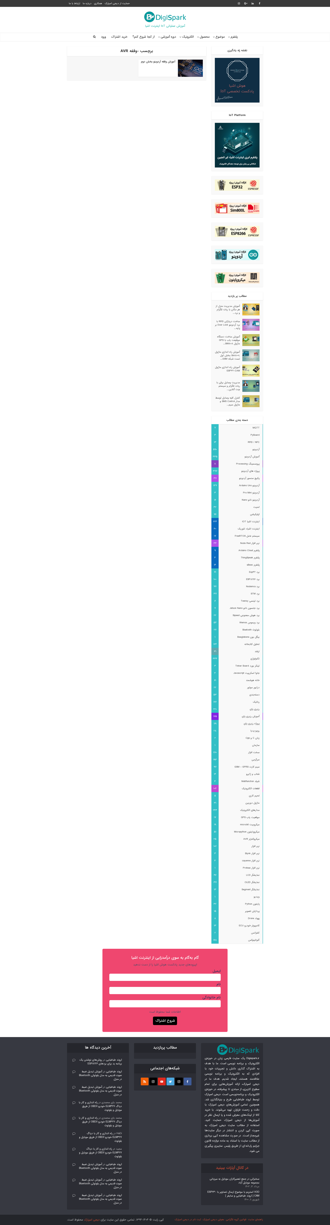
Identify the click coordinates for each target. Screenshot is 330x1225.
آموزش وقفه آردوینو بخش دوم (158, 62)
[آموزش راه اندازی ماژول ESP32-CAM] (250, 371)
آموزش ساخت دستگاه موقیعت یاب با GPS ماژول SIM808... (228, 340)
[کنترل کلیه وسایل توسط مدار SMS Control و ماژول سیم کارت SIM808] (250, 401)
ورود (103, 37)
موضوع (220, 37)
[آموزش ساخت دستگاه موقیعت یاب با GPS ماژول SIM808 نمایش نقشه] (250, 340)
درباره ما (87, 3)
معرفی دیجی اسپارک (213, 1219)
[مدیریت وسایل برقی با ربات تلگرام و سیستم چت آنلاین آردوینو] (250, 386)
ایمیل (217, 971)
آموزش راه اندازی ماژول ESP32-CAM (227, 368)
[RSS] (144, 1081)
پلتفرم (234, 37)
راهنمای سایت (255, 1219)
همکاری (98, 3)
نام (219, 984)
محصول (205, 37)
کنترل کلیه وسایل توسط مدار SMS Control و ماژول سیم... (227, 401)
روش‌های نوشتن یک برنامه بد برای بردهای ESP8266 (100, 1062)
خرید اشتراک (119, 37)
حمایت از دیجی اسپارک (117, 3)
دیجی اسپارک (92, 1220)
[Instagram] (179, 1081)
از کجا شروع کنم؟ (144, 37)
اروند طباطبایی (114, 1060)
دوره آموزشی (168, 37)
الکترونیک (188, 37)
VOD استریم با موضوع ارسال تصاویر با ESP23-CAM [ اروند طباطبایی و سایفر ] (233, 1194)
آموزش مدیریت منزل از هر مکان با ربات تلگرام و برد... (228, 309)
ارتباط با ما (74, 3)
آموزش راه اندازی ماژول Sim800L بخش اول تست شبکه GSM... (227, 355)
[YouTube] (162, 1081)
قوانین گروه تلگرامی (236, 1219)
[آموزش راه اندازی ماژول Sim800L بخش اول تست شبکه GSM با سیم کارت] (250, 355)
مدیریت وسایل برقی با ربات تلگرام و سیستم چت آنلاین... (228, 386)
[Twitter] (170, 1081)
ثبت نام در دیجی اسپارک (188, 1219)
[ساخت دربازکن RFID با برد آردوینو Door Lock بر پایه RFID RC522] (250, 325)
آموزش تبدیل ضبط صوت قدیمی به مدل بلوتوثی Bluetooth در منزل (100, 1075)
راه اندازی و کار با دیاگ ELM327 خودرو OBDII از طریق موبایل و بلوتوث (100, 1106)
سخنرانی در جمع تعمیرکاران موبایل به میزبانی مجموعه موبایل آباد (234, 1181)
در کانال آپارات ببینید (232, 1168)
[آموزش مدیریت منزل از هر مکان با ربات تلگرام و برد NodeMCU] (250, 309)
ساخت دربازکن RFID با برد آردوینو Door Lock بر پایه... (227, 325)
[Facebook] (187, 1081)
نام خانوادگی (211, 997)
